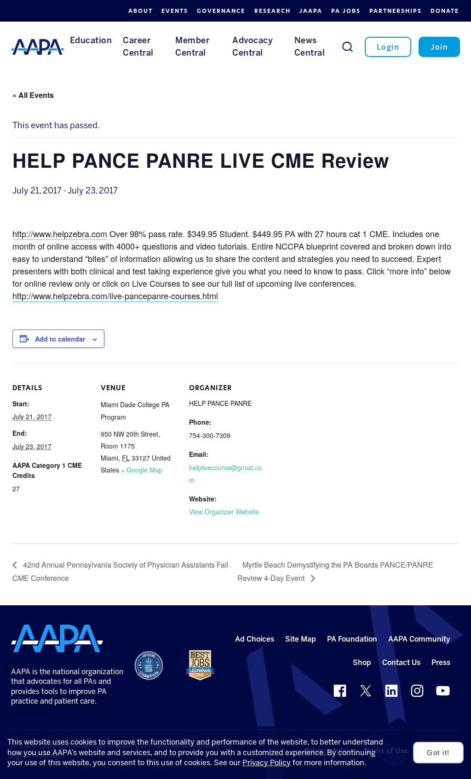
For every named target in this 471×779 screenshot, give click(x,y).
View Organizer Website (224, 511)
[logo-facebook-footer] (340, 691)
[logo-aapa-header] (37, 46)
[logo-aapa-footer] (57, 638)
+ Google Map (141, 469)
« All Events (33, 95)
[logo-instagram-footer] (417, 691)
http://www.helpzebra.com (59, 233)
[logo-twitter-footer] (366, 691)
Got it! (438, 752)
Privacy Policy (266, 762)
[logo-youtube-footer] (443, 691)
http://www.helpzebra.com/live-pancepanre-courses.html (115, 295)
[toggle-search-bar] (347, 47)
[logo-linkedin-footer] (391, 691)
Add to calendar (60, 338)
